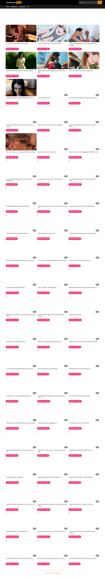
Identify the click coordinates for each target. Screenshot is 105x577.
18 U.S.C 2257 (44, 570)
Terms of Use (61, 570)
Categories (22, 6)
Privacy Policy (55, 570)
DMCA (49, 570)
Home (7, 6)
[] (100, 2)
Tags (28, 6)
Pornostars (13, 6)
